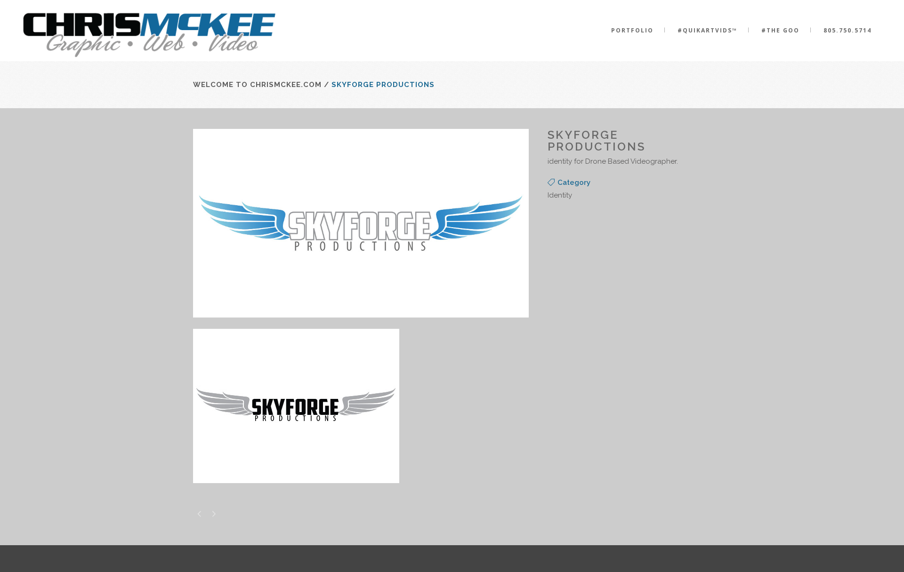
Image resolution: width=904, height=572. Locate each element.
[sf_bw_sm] (296, 489)
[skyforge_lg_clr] (361, 323)
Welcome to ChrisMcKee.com (257, 84)
